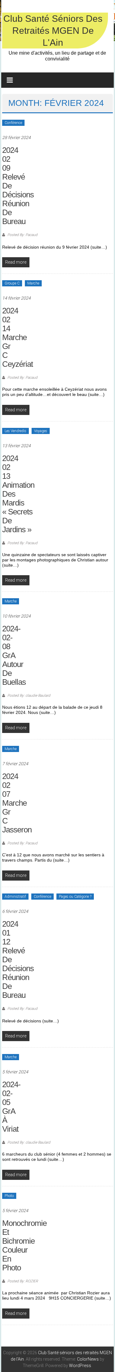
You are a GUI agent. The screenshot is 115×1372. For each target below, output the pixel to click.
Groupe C (12, 283)
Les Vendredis (15, 431)
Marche (33, 283)
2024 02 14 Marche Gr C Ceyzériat (17, 337)
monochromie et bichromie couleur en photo (24, 1245)
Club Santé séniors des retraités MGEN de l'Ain (52, 31)
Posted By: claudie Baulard (28, 695)
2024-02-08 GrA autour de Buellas (14, 655)
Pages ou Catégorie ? (75, 896)
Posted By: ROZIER (22, 1281)
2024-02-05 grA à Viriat (11, 1107)
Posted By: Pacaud (21, 235)
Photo (9, 1196)
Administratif (15, 896)
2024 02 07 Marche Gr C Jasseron (17, 803)
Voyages (40, 431)
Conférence (13, 123)
